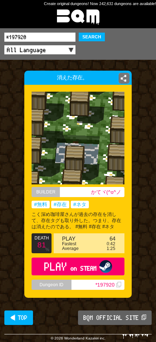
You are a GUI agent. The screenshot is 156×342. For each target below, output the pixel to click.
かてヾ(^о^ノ (106, 192)
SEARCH (91, 36)
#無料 (40, 204)
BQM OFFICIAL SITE (111, 317)
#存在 (60, 204)
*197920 (105, 285)
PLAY (70, 266)
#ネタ (79, 204)
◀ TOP (19, 317)
